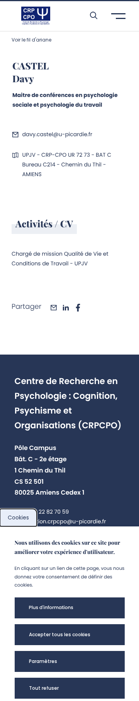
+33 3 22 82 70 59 (45, 512)
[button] (90, 15)
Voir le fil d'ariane (31, 39)
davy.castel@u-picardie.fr (57, 134)
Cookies (18, 517)
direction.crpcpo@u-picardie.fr (64, 521)
